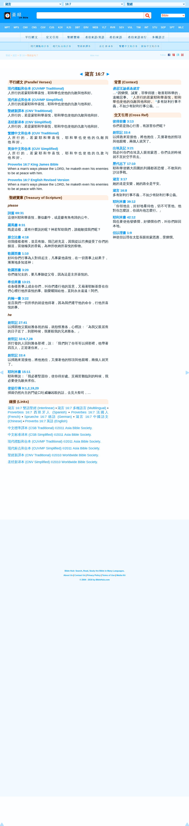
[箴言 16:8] (184, 381)
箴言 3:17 (120, 179)
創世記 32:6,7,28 (20, 339)
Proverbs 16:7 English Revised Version (38, 180)
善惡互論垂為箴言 (126, 88)
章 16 (22, 55)
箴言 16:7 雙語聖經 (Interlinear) (31, 408)
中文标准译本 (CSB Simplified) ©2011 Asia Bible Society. (50, 434)
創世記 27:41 (17, 322)
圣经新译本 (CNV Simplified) (29, 122)
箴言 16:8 (120, 190)
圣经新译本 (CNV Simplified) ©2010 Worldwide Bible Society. (53, 462)
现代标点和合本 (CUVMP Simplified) (35, 100)
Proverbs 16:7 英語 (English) (46, 421)
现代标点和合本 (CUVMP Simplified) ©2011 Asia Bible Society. (54, 448)
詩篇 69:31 (16, 213)
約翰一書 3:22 (18, 298)
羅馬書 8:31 (16, 225)
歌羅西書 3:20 (18, 270)
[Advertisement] (94, 496)
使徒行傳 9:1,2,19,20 (23, 388)
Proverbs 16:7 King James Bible (33, 164)
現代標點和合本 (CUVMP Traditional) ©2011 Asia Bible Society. (54, 441)
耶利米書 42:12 (124, 217)
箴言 (15, 55)
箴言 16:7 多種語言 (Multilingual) (82, 408)
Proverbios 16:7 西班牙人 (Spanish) (37, 412)
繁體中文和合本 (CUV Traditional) (33, 133)
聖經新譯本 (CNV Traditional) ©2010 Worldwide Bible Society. (53, 455)
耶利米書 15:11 (19, 372)
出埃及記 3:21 (123, 148)
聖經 (8, 55)
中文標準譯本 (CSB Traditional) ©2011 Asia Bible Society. (50, 428)
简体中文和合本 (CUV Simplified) (33, 149)
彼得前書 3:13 (123, 121)
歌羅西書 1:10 (18, 253)
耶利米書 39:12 (124, 201)
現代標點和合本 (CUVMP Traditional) (36, 88)
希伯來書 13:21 (19, 282)
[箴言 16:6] (4, 381)
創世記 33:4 (16, 355)
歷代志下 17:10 (124, 164)
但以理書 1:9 (122, 233)
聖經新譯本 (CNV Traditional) (30, 111)
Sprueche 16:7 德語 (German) (48, 417)
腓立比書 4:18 (18, 237)
